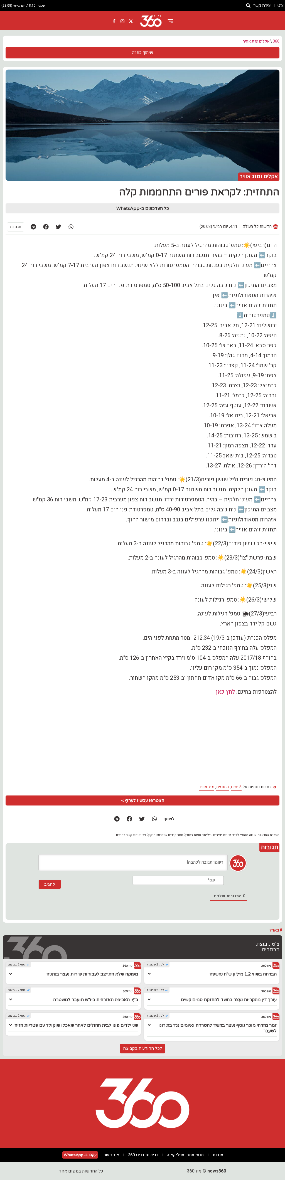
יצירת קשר (262, 5)
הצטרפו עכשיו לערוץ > (142, 800)
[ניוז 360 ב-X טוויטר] (130, 21)
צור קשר (111, 1155)
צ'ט (280, 5)
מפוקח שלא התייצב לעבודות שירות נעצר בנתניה (92, 974)
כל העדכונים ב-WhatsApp (142, 208)
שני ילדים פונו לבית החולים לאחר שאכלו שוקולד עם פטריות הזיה (76, 1025)
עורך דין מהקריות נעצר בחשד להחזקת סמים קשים (229, 999)
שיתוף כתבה (142, 53)
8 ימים (236, 787)
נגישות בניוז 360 (143, 1155)
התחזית (222, 787)
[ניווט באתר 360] (170, 21)
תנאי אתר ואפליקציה (185, 1155)
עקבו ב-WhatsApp (80, 1154)
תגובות (15, 227)
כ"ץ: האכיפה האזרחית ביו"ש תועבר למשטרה (95, 999)
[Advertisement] (142, 740)
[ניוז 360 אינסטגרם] (122, 21)
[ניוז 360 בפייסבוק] (114, 21)
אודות (218, 1155)
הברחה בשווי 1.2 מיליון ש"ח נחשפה (243, 974)
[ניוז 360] (151, 21)
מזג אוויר (206, 787)
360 (276, 41)
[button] (71, 227)
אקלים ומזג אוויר (256, 41)
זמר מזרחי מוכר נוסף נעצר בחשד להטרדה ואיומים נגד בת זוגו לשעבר (217, 1028)
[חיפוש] (248, 5)
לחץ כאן (225, 692)
